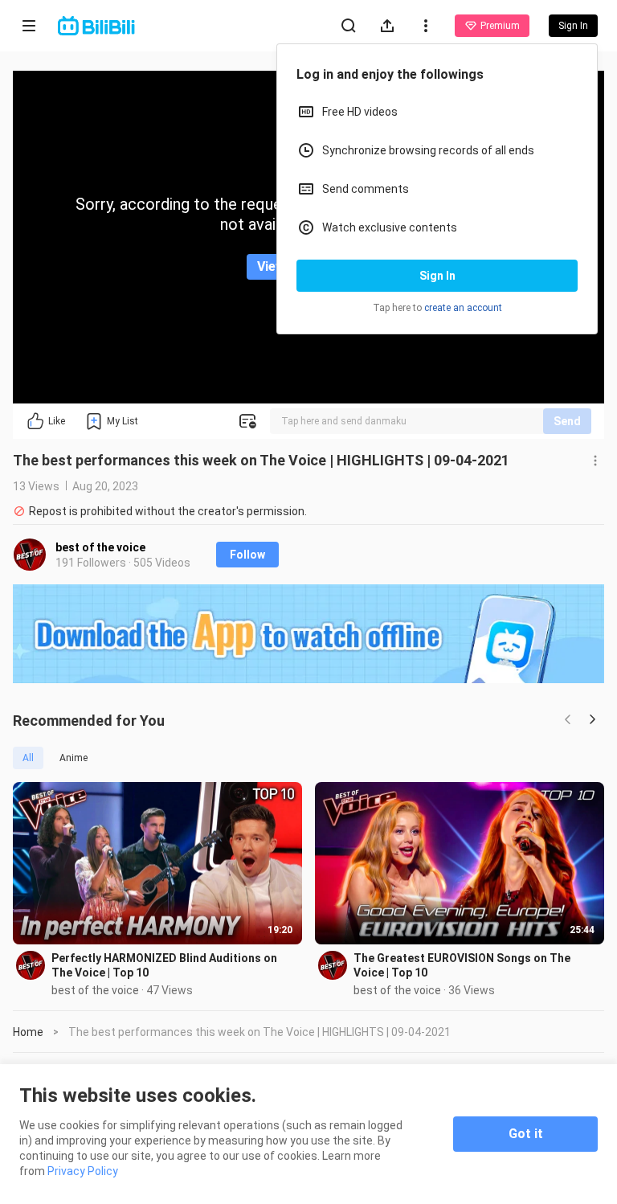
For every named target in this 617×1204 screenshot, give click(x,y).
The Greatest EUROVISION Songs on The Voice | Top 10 (461, 965)
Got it (526, 1133)
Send (567, 421)
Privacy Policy (82, 1171)
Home (28, 1032)
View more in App (309, 266)
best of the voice (100, 547)
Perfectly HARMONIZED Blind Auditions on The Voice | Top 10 (164, 965)
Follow (247, 554)
